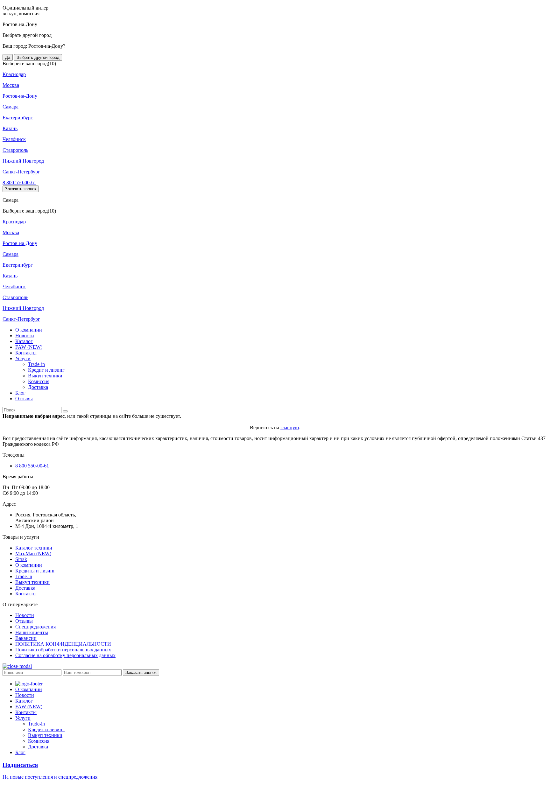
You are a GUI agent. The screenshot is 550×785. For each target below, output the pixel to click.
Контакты (26, 352)
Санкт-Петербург (21, 171)
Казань (10, 128)
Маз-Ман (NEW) (33, 553)
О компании (28, 330)
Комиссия (38, 381)
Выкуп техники (45, 375)
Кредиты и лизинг (35, 570)
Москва (11, 85)
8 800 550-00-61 (19, 182)
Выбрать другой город (38, 57)
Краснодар (14, 74)
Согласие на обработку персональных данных (65, 655)
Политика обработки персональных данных (63, 649)
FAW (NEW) (28, 347)
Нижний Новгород (23, 161)
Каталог (24, 341)
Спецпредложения (35, 626)
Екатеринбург (18, 117)
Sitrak (21, 559)
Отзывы (24, 398)
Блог (20, 393)
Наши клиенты (31, 632)
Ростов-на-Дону (20, 96)
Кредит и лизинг (46, 370)
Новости (24, 335)
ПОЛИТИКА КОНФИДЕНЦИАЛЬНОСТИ (63, 644)
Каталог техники (33, 547)
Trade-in (36, 364)
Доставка (38, 387)
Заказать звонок (20, 188)
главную (289, 427)
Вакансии (26, 638)
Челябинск (14, 139)
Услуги (23, 358)
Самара (10, 106)
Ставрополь (15, 150)
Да (7, 57)
